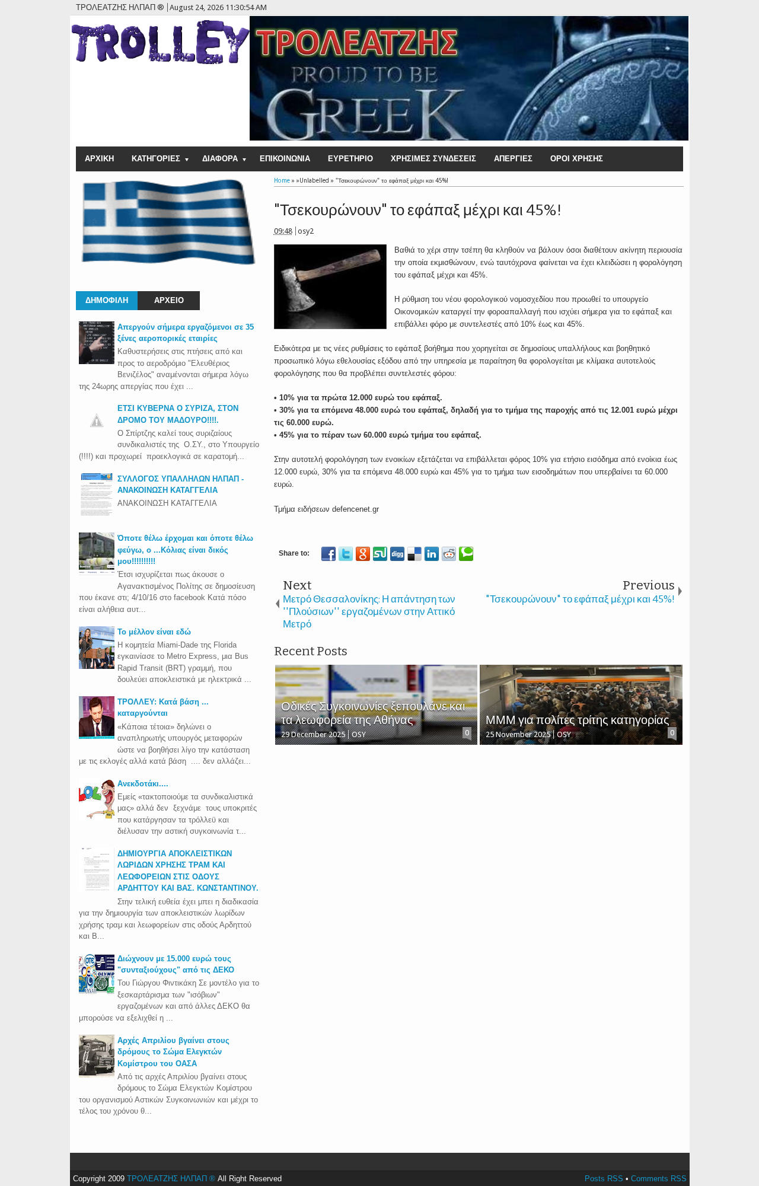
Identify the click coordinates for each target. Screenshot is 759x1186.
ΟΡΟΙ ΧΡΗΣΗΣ (576, 158)
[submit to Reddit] (449, 554)
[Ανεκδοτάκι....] (96, 818)
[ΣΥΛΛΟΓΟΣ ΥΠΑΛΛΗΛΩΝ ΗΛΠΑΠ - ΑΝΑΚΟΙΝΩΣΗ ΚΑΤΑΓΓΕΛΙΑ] (96, 513)
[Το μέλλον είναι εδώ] (96, 666)
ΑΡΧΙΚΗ (99, 158)
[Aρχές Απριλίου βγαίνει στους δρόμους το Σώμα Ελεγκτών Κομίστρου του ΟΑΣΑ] (96, 1074)
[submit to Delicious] (414, 554)
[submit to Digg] (397, 554)
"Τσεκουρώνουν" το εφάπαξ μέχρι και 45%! (418, 210)
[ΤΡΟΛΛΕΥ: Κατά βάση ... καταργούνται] (96, 736)
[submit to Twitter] (346, 554)
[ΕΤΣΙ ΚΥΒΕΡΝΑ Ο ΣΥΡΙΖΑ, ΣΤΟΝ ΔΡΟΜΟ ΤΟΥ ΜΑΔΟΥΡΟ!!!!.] (96, 435)
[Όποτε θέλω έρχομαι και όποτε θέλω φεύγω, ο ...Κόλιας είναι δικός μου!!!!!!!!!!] (96, 572)
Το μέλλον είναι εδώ (154, 631)
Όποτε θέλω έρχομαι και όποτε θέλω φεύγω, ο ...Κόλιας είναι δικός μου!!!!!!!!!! (185, 550)
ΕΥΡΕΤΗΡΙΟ (350, 158)
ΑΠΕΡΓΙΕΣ (513, 158)
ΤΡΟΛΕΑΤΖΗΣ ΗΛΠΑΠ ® (171, 1178)
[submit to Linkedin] (432, 554)
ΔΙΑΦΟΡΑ (220, 158)
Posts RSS (604, 1178)
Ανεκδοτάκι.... (142, 783)
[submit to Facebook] (328, 554)
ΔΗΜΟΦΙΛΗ (106, 300)
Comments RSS (659, 1178)
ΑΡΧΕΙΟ (169, 300)
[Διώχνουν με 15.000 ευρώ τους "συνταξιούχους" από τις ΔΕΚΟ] (96, 993)
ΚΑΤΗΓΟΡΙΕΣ (156, 158)
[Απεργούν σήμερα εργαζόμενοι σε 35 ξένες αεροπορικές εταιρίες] (96, 361)
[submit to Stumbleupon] (380, 554)
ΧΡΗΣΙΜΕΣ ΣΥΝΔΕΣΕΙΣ (433, 158)
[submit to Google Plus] (363, 554)
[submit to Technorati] (466, 554)
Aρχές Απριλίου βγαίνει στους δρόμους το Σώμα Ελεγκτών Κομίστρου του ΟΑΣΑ (173, 1052)
